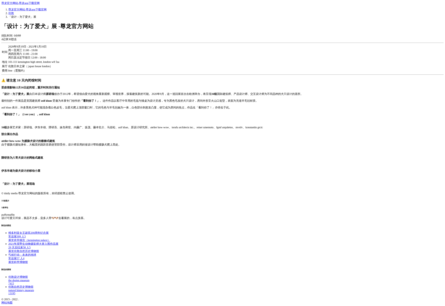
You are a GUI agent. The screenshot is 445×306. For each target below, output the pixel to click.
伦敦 (11, 13)
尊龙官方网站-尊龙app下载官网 (20, 3)
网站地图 (7, 302)
